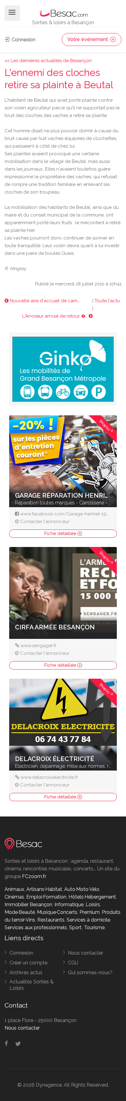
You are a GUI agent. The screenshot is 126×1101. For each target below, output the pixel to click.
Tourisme (94, 927)
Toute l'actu (107, 301)
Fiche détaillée (60, 533)
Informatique (68, 904)
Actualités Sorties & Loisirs (31, 985)
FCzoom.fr (34, 876)
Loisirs (93, 904)
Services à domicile (88, 920)
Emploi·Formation (46, 897)
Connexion (22, 40)
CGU (73, 963)
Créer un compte (28, 963)
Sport (75, 927)
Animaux (14, 889)
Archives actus (26, 972)
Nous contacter (85, 953)
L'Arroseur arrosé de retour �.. (55, 316)
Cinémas (14, 897)
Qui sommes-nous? (90, 972)
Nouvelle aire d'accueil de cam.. (44, 301)
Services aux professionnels (36, 927)
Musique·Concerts (57, 912)
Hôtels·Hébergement (92, 897)
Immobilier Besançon (28, 904)
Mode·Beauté (20, 912)
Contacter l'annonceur (44, 521)
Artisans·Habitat (44, 889)
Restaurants (51, 920)
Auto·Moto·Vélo (81, 889)
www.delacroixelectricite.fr (49, 777)
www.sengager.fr (38, 645)
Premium (90, 912)
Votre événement (88, 39)
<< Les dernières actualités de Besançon (48, 60)
